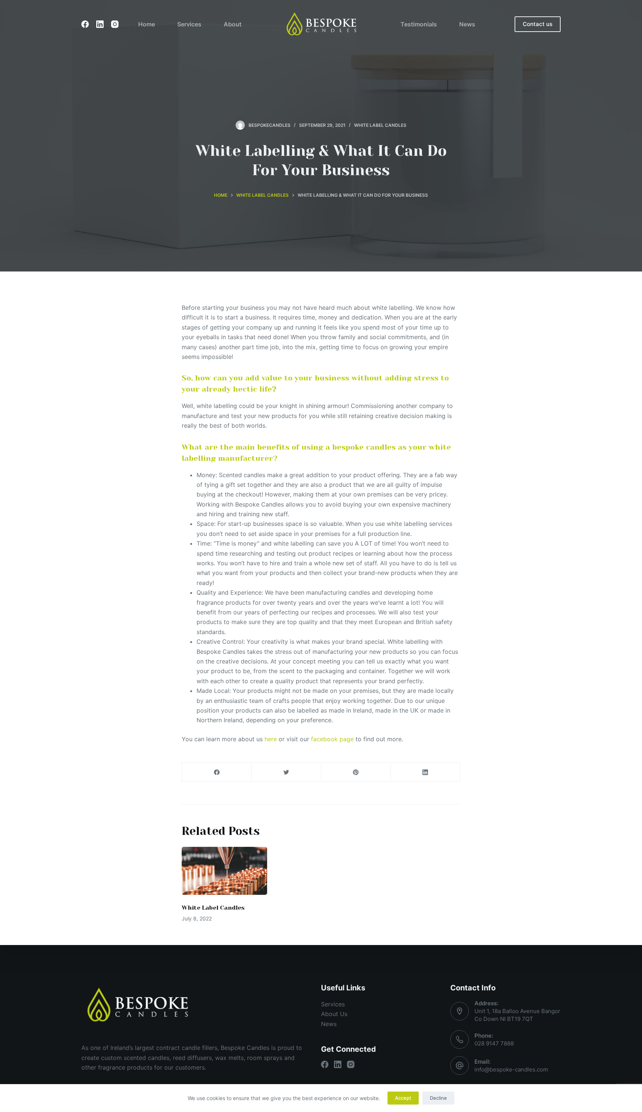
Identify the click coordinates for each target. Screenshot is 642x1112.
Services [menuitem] (189, 24)
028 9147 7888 (494, 1043)
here (271, 739)
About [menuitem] (232, 24)
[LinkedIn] (100, 24)
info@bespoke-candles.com (511, 1069)
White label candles (380, 125)
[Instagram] (115, 24)
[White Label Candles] (224, 871)
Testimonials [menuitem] (419, 24)
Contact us (537, 24)
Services (333, 1004)
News (329, 1024)
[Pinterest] (356, 772)
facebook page (332, 739)
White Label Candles (213, 907)
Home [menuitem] (146, 24)
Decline (438, 1098)
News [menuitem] (467, 24)
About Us (334, 1014)
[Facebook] (85, 24)
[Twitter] (286, 772)
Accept (403, 1098)
